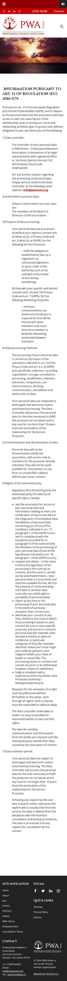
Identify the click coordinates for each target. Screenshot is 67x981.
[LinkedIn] (14, 11)
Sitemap (38, 906)
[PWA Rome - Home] (23, 33)
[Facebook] (4, 11)
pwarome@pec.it (16, 974)
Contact (59, 11)
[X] (9, 11)
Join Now (39, 11)
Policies (38, 917)
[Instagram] (19, 11)
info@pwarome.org (35, 190)
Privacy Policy (41, 912)
